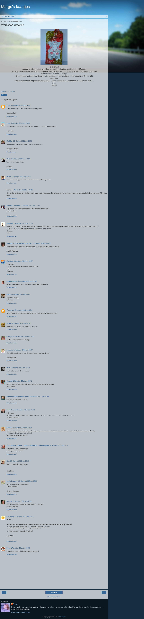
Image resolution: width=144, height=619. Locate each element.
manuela (10, 350)
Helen (9, 177)
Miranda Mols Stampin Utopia (18, 396)
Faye (8, 548)
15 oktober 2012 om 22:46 (27, 281)
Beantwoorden (12, 116)
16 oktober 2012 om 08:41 (22, 381)
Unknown (10, 310)
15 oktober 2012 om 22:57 (20, 294)
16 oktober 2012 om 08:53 (39, 396)
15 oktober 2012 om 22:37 (23, 261)
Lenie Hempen (12, 481)
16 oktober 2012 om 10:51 (22, 428)
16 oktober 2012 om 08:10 (20, 368)
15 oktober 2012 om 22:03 (23, 223)
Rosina (9, 501)
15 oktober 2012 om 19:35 (20, 105)
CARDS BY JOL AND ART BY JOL (19, 243)
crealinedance (12, 281)
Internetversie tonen (54, 597)
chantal (9, 381)
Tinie (8, 105)
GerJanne (10, 516)
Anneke (9, 428)
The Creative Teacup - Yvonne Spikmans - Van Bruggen (28, 445)
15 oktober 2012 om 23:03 (24, 310)
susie (9, 323)
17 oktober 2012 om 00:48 (20, 548)
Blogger (62, 617)
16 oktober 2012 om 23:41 (24, 516)
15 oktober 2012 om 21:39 (30, 205)
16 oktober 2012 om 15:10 (19, 461)
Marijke (9, 141)
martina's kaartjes (13, 205)
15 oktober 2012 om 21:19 (23, 190)
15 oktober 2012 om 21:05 (20, 159)
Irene (8, 123)
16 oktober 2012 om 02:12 (24, 336)
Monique (10, 261)
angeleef (10, 223)
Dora (8, 368)
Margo (15, 604)
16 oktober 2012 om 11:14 (59, 445)
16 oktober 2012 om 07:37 (23, 350)
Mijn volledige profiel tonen (20, 612)
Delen (4, 95)
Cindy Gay (11, 336)
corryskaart (11, 410)
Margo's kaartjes (15, 6)
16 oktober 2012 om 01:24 (20, 323)
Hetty (9, 159)
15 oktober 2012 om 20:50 (22, 141)
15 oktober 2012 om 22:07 (41, 243)
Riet (8, 461)
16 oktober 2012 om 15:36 (27, 481)
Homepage (54, 592)
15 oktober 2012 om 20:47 (20, 123)
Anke (8, 294)
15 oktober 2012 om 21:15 (21, 177)
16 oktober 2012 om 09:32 (25, 410)
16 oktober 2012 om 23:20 (22, 501)
